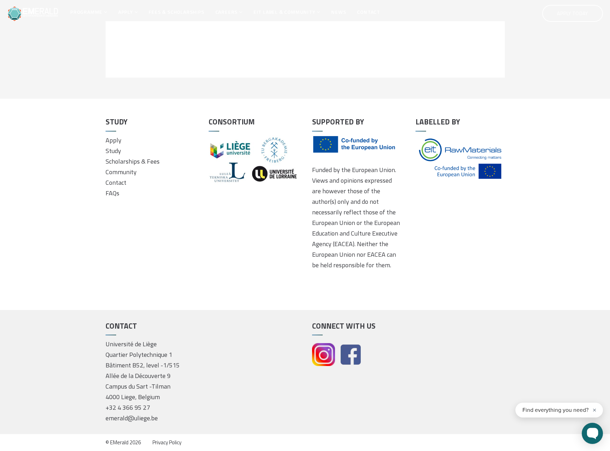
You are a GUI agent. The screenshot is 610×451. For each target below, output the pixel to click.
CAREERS (227, 12)
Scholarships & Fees (133, 161)
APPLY (126, 12)
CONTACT (368, 12)
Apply (113, 140)
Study (113, 151)
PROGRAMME (87, 12)
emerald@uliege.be (132, 418)
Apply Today (572, 13)
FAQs (112, 193)
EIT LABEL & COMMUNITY (285, 12)
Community (121, 172)
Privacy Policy (166, 442)
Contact (116, 182)
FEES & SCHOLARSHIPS (176, 12)
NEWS (338, 12)
